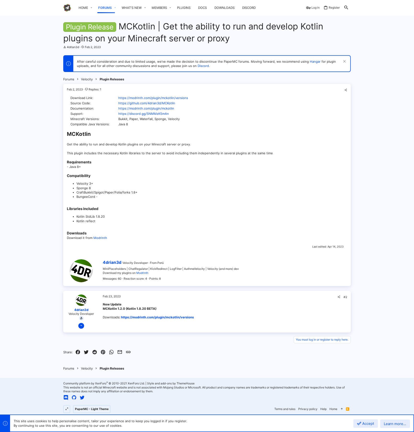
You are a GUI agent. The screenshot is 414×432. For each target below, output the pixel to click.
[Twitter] (82, 397)
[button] (91, 7)
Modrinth (100, 238)
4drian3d (73, 47)
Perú (160, 263)
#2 (345, 297)
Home (333, 409)
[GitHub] (74, 397)
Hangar (315, 61)
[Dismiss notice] (344, 61)
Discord (203, 66)
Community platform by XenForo (104, 383)
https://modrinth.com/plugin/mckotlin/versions (153, 98)
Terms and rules (284, 409)
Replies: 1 (94, 89)
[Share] (346, 90)
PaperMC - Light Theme (92, 409)
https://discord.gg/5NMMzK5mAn (143, 114)
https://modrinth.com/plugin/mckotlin (146, 108)
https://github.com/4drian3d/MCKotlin (146, 103)
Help (323, 409)
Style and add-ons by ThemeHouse (171, 383)
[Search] (346, 7)
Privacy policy (307, 409)
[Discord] (66, 397)
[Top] (342, 409)
